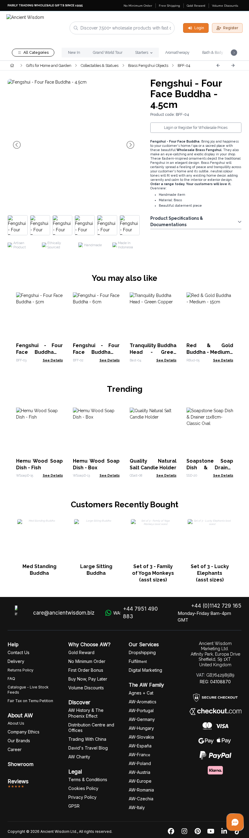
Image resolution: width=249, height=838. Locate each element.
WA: (135, 613)
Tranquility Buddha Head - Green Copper (153, 352)
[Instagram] (184, 831)
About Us (16, 723)
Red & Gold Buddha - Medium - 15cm (209, 352)
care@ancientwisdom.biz (63, 613)
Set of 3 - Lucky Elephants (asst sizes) (210, 573)
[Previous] (218, 65)
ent (138, 661)
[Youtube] (211, 831)
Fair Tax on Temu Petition (30, 700)
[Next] (233, 65)
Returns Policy (20, 670)
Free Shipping (169, 5)
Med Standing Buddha (39, 570)
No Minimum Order (138, 5)
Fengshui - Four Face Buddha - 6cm (96, 352)
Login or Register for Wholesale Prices (195, 127)
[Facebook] (171, 831)
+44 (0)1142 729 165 (216, 606)
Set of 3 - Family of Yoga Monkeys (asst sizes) (153, 573)
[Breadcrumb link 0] (12, 65)
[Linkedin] (224, 831)
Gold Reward (196, 5)
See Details (53, 360)
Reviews (18, 781)
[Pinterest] (198, 831)
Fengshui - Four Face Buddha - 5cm (39, 352)
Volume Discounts (225, 5)
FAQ (11, 678)
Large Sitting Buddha (96, 570)
